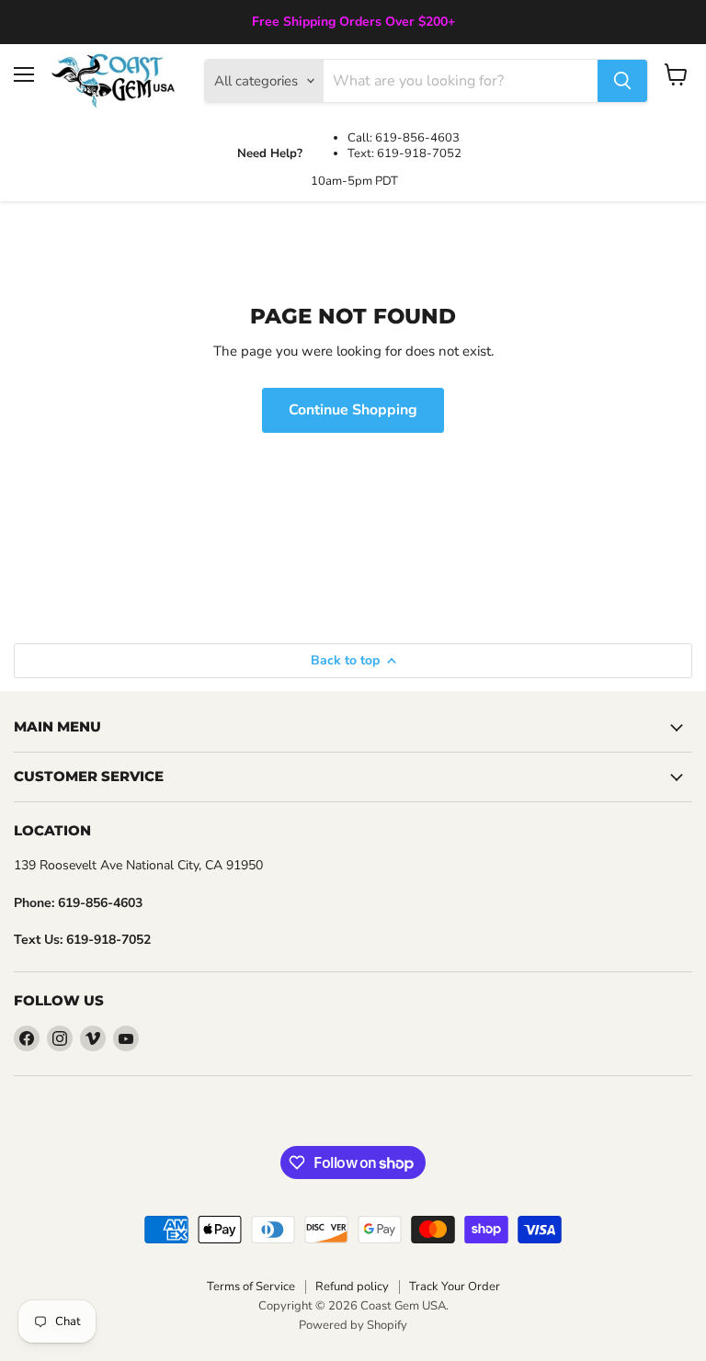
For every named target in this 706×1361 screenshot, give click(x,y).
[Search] (622, 81)
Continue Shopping (353, 410)
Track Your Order (454, 1286)
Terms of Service (251, 1286)
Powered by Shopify (353, 1325)
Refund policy (352, 1286)
